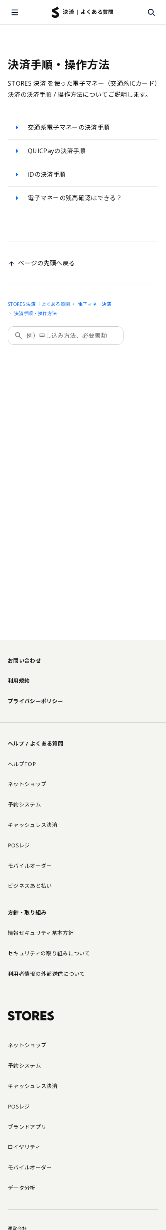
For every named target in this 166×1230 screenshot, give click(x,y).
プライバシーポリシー (35, 701)
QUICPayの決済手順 (57, 151)
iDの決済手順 (47, 174)
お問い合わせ (24, 660)
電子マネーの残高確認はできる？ (75, 198)
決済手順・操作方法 (35, 313)
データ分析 (22, 1187)
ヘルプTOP (22, 764)
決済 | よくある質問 (88, 11)
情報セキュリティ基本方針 (41, 932)
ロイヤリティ (24, 1147)
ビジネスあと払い (30, 885)
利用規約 (19, 680)
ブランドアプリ (27, 1126)
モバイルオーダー (30, 865)
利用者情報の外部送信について (46, 973)
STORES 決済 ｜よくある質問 (39, 304)
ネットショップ (27, 784)
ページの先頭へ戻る (46, 263)
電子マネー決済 (94, 304)
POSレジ (19, 845)
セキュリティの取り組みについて (49, 953)
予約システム (24, 804)
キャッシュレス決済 (33, 824)
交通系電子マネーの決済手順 (69, 127)
